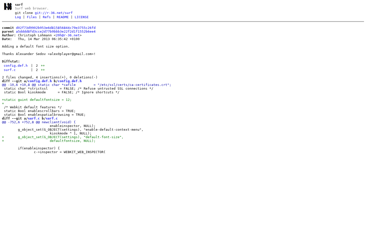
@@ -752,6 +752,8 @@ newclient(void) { (39, 122)
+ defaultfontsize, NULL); (49, 141)
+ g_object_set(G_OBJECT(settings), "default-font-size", (62, 137)
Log (18, 17)
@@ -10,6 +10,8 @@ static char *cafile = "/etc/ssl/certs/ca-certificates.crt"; (86, 85)
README (63, 17)
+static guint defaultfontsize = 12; (37, 100)
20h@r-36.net (68, 35)
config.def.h (16, 65)
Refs (47, 17)
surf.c (10, 70)
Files (32, 17)
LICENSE (82, 17)
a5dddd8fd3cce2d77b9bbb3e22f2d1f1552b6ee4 (56, 31)
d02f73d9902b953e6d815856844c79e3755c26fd (56, 28)
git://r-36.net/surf (54, 13)
